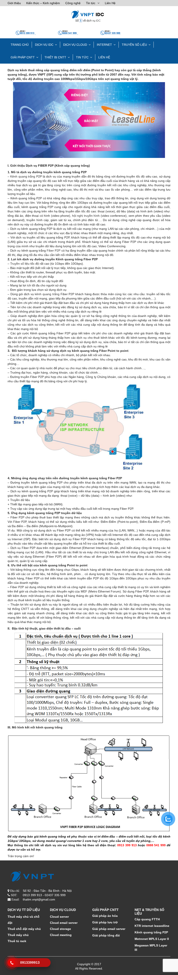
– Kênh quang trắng (21, 176)
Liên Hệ (110, 3)
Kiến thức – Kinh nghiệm (43, 3)
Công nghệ (73, 3)
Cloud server (59, 916)
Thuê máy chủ (18, 935)
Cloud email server (63, 922)
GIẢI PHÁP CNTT (23, 57)
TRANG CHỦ (20, 44)
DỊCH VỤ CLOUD (75, 44)
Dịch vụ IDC (44, 44)
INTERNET (104, 44)
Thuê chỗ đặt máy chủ (24, 929)
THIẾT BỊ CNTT (55, 57)
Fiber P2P (53, 250)
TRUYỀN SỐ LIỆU (134, 44)
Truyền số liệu (20, 263)
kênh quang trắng (47, 294)
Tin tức (90, 3)
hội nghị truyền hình (86, 215)
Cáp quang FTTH (147, 919)
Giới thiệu (14, 3)
